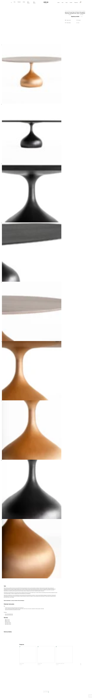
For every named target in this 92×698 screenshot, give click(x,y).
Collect (58, 2)
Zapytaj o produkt (75, 16)
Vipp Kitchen (34, 2)
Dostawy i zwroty (68, 20)
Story (62, 2)
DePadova (69, 11)
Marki (66, 11)
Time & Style (81, 14)
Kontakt (71, 2)
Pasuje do (79, 20)
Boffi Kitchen (28, 2)
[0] (80, 2)
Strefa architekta (68, 22)
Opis (78, 22)
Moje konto (76, 2)
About (67, 2)
